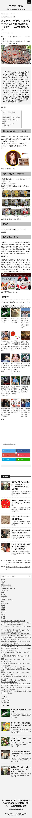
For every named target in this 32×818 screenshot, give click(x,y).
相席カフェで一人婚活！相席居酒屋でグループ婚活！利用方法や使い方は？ (25, 344)
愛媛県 (3, 609)
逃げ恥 (3, 614)
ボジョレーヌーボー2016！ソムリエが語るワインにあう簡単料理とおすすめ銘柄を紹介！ (18, 562)
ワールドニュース (6, 599)
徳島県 (3, 607)
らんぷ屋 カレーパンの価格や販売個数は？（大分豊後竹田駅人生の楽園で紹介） (5, 345)
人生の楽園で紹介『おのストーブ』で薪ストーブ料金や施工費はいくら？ (25, 412)
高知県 (3, 618)
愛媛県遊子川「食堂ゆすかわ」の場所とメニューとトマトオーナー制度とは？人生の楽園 (21, 769)
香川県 (3, 616)
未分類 (3, 610)
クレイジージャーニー (8, 588)
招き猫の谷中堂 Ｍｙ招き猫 (11, 117)
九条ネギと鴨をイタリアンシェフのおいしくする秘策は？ (21, 503)
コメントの (6, 700)
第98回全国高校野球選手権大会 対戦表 (25, 365)
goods (3, 579)
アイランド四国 (16, 6)
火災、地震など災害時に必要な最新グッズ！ (15, 410)
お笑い (3, 583)
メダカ (3, 598)
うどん (3, 581)
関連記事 (6, 126)
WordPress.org (5, 702)
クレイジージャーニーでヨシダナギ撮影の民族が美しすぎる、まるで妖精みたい (15, 368)
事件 (2, 601)
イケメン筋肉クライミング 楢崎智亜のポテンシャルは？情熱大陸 (5, 367)
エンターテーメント (8, 444)
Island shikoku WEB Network (16, 809)
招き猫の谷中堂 (9, 168)
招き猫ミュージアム (8, 123)
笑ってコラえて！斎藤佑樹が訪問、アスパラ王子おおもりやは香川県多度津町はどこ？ (21, 725)
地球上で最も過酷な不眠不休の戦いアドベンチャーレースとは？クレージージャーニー (5, 390)
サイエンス (4, 590)
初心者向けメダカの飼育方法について (5, 320)
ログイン (4, 696)
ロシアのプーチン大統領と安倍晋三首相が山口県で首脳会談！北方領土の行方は (15, 345)
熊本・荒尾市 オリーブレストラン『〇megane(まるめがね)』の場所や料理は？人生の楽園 (16, 669)
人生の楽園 (4, 603)
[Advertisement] (16, 431)
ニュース (4, 596)
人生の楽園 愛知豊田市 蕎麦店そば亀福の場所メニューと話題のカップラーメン (21, 754)
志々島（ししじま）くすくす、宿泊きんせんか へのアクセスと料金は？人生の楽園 (25, 323)
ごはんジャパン (6, 585)
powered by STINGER (18, 815)
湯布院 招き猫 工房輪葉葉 (10, 119)
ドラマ (3, 594)
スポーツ (4, 592)
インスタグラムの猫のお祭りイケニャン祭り (15, 302)
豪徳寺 (4, 121)
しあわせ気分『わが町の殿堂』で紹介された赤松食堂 (25, 388)
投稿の (5, 698)
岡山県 (3, 605)
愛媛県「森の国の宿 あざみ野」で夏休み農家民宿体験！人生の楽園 (15, 389)
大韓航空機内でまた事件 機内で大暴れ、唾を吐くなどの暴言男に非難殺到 (5, 412)
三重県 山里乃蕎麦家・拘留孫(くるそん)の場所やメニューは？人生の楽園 (21, 546)
